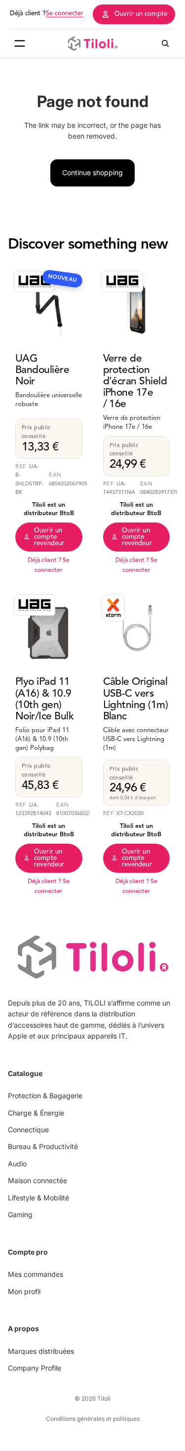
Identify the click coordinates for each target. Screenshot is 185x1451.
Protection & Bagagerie (45, 1095)
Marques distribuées (41, 1350)
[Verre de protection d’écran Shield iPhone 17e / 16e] (137, 306)
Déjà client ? (46, 13)
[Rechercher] (165, 43)
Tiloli (104, 1398)
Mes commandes (35, 1274)
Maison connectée (37, 1180)
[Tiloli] (92, 43)
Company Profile (34, 1368)
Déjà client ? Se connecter (49, 565)
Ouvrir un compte (140, 14)
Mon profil (24, 1291)
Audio (17, 1163)
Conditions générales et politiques (93, 1418)
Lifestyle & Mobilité (38, 1197)
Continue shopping (92, 172)
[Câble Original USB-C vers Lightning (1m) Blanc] (137, 629)
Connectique (28, 1129)
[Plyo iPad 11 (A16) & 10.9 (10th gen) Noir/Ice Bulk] (49, 629)
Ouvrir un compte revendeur (49, 537)
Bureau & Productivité (43, 1146)
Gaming (20, 1214)
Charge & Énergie (36, 1112)
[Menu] (20, 43)
